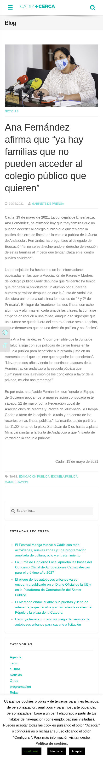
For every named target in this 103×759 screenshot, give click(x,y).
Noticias (11, 111)
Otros (14, 680)
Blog (10, 23)
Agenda (16, 657)
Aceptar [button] (77, 751)
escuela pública (64, 476)
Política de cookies (51, 743)
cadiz (14, 663)
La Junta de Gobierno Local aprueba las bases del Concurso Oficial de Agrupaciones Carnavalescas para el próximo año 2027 (53, 567)
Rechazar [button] (56, 751)
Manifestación (16, 482)
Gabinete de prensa (48, 203)
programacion (20, 686)
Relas (14, 692)
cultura (15, 669)
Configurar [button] (31, 751)
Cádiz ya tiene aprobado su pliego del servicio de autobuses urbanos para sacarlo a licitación (52, 621)
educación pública (34, 476)
